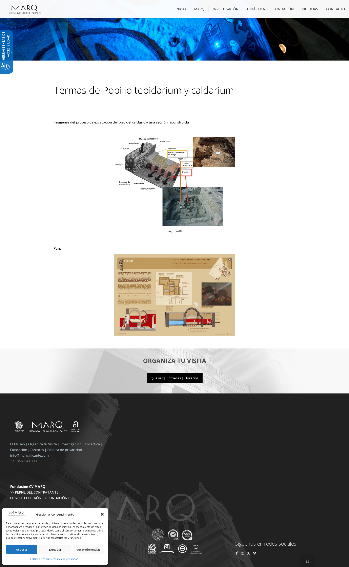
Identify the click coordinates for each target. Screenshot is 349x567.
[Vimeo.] (254, 553)
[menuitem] (180, 9)
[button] (102, 514)
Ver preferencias (88, 549)
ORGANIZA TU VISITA (174, 361)
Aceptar (21, 549)
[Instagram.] (242, 553)
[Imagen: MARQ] (174, 225)
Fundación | (20, 449)
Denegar (55, 549)
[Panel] (174, 334)
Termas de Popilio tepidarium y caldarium (144, 90)
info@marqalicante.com (29, 455)
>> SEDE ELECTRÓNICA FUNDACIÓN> (39, 498)
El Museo (17, 444)
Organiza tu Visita (42, 444)
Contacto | (38, 449)
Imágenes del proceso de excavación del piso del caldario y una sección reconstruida (121, 122)
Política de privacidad (66, 559)
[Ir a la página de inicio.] (24, 9)
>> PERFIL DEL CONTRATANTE (34, 492)
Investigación (70, 444)
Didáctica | (94, 444)
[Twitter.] (249, 553)
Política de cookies (41, 559)
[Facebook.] (237, 553)
